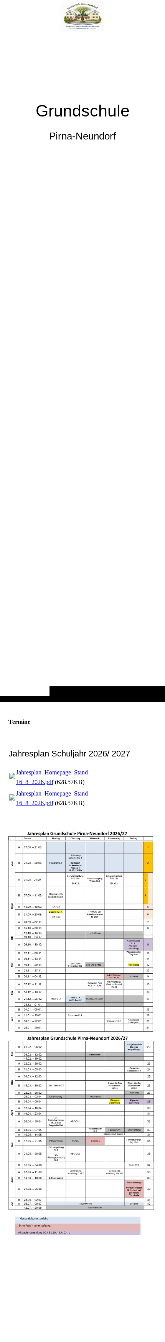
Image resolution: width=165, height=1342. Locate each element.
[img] (82, 366)
